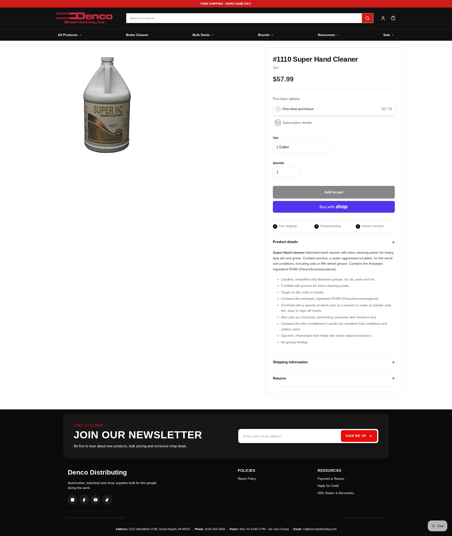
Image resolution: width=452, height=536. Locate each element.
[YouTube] (95, 499)
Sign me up (356, 436)
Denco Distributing (97, 472)
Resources (326, 35)
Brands (264, 35)
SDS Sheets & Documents (336, 493)
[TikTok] (107, 499)
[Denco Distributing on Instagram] (72, 499)
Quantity (278, 163)
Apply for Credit (328, 486)
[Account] (383, 18)
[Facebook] (84, 499)
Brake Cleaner (137, 35)
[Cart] (393, 18)
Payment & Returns (331, 478)
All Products (68, 35)
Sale (386, 35)
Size (275, 138)
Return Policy (247, 478)
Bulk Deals (201, 35)
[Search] (367, 18)
